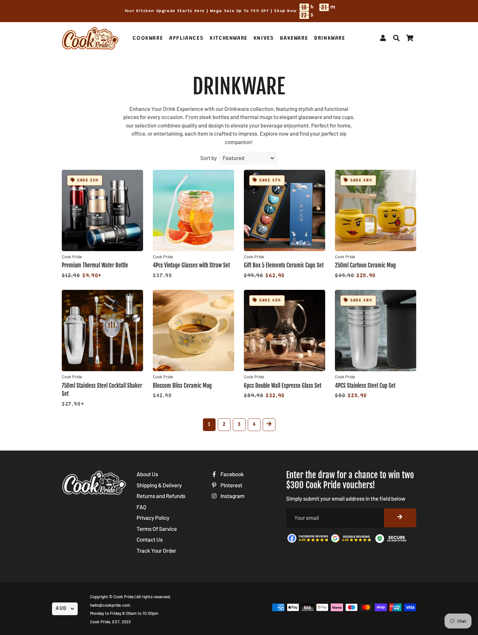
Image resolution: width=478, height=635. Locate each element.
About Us (147, 474)
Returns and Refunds (161, 496)
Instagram (232, 496)
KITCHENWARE (228, 38)
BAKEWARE (294, 38)
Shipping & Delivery (159, 485)
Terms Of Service (157, 528)
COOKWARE (148, 38)
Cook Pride (123, 596)
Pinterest (230, 485)
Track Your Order (156, 550)
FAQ (141, 507)
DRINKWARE (329, 38)
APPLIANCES (186, 38)
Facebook (231, 474)
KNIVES (264, 38)
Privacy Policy (153, 517)
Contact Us (150, 539)
